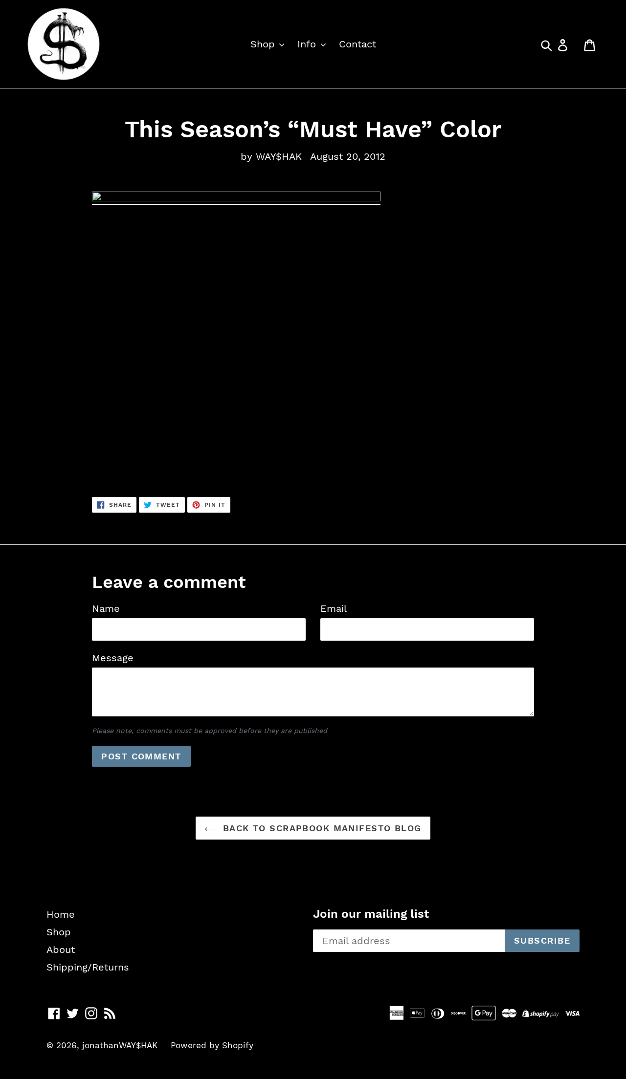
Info (308, 44)
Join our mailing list (371, 914)
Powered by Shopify (212, 1045)
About (60, 949)
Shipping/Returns (87, 967)
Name (106, 608)
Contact (357, 44)
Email (333, 608)
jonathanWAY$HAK (119, 1045)
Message (113, 658)
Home (60, 914)
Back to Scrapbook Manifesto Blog (320, 828)
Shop (264, 44)
